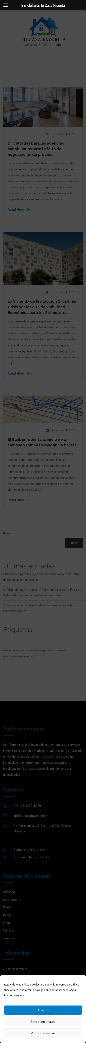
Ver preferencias (43, 1033)
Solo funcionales (43, 1022)
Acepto (43, 1010)
